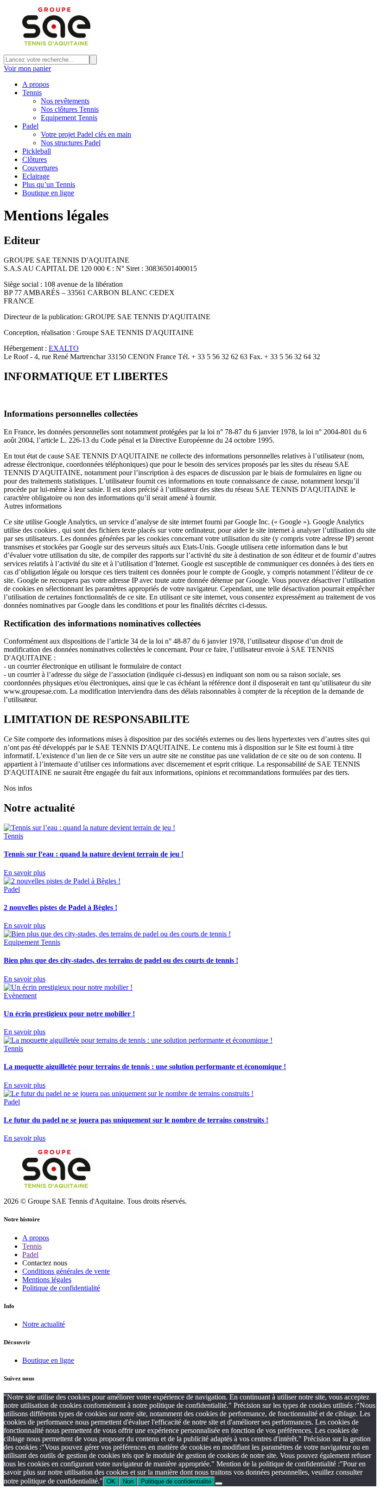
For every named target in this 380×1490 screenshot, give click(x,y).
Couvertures (40, 168)
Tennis (32, 93)
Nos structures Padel (71, 143)
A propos (35, 84)
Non (128, 1481)
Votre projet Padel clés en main (86, 134)
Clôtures (34, 159)
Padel (30, 126)
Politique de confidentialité (176, 1481)
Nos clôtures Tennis (70, 109)
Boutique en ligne (48, 193)
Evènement (20, 996)
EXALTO (64, 348)
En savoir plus (24, 873)
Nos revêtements (65, 101)
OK (111, 1481)
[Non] (218, 1483)
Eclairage (36, 176)
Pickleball (36, 151)
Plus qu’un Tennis (48, 184)
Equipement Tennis (69, 118)
